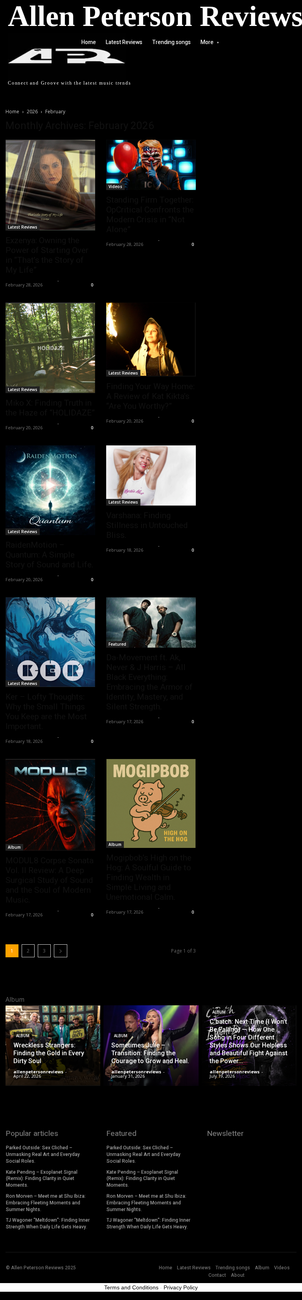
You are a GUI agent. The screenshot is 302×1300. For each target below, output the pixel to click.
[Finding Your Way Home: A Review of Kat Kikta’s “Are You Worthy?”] (151, 340)
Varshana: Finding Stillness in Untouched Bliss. (147, 525)
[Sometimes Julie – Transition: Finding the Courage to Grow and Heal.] (150, 1045)
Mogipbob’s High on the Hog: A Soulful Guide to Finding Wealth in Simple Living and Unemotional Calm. (149, 877)
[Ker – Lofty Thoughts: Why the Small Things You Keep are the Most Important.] (50, 642)
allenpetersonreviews (30, 280)
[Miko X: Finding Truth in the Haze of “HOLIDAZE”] (50, 348)
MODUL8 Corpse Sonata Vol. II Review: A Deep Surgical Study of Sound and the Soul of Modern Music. (50, 880)
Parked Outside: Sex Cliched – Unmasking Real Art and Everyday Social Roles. (43, 1154)
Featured (117, 644)
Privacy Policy (181, 1287)
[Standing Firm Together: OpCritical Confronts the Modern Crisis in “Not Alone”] (151, 165)
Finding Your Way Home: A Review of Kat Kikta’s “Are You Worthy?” (150, 396)
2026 (32, 111)
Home (12, 111)
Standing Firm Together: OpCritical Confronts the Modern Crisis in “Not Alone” (150, 214)
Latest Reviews (22, 227)
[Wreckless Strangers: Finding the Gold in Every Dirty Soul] (53, 1045)
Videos (115, 186)
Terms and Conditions (131, 1287)
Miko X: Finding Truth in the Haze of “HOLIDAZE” (50, 407)
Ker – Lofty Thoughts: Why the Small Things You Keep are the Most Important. (46, 711)
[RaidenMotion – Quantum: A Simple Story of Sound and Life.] (50, 490)
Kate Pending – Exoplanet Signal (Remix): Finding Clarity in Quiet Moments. (41, 1179)
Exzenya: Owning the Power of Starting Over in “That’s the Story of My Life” (47, 255)
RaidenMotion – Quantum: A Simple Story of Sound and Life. (50, 554)
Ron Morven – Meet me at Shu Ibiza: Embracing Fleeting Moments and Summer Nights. (46, 1203)
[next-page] (60, 950)
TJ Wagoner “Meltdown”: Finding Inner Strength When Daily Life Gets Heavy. (48, 1223)
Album (14, 847)
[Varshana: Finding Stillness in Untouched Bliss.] (151, 475)
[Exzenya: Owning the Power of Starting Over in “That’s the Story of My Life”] (50, 185)
